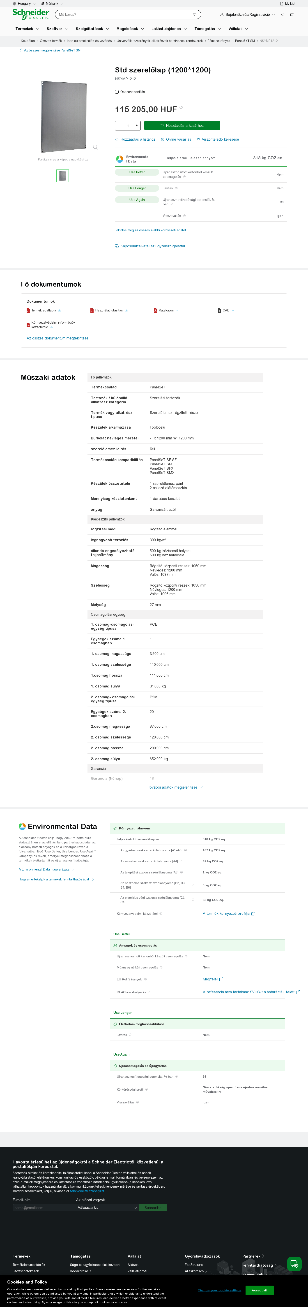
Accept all (259, 1290)
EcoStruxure (194, 1265)
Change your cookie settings (219, 1290)
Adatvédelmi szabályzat (87, 1191)
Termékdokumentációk (29, 1265)
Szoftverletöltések (26, 1271)
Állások (133, 1265)
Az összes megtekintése (52, 50)
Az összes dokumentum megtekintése (57, 338)
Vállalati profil (137, 1271)
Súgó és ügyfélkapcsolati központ (95, 1265)
